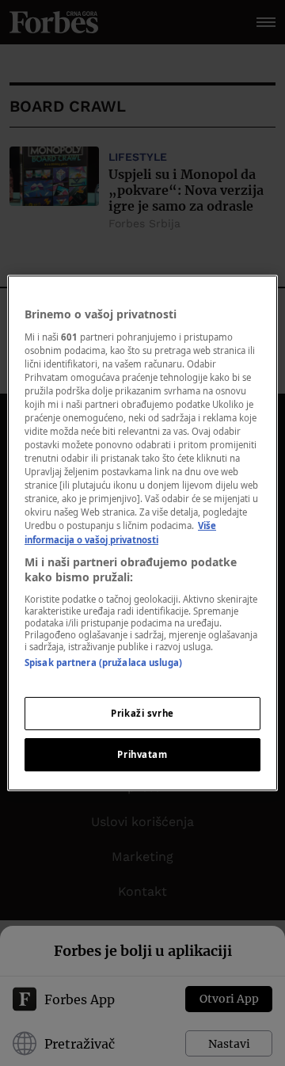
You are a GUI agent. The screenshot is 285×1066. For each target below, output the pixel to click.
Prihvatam (142, 754)
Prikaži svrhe (142, 713)
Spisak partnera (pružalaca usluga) (103, 662)
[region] (142, 533)
